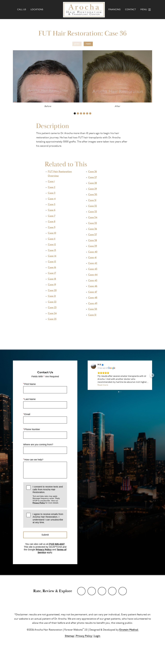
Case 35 (92, 223)
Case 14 (52, 256)
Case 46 (92, 286)
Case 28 (92, 183)
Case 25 (52, 319)
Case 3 (51, 193)
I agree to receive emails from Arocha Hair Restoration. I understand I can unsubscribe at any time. (48, 518)
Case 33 (92, 212)
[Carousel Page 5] (87, 113)
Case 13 (52, 250)
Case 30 (92, 194)
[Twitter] (92, 591)
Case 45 (92, 280)
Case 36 (92, 229)
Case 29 (92, 189)
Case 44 (92, 275)
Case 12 (52, 244)
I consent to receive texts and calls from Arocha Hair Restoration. (48, 494)
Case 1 (51, 181)
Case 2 (51, 187)
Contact (130, 10)
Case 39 (92, 246)
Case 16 (52, 267)
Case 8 (51, 222)
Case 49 (92, 303)
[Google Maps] (122, 591)
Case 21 (52, 296)
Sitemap (69, 636)
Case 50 (92, 309)
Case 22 (52, 302)
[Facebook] (102, 591)
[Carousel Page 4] (84, 113)
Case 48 (92, 298)
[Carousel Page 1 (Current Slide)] (75, 113)
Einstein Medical (128, 630)
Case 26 (92, 172)
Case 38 (92, 240)
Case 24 (52, 313)
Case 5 (51, 204)
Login (97, 636)
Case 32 (92, 206)
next (88, 44)
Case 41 (92, 257)
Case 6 (51, 210)
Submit (45, 534)
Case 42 (92, 263)
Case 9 (51, 227)
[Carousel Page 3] (81, 113)
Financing (114, 10)
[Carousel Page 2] (78, 113)
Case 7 (51, 216)
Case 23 (52, 308)
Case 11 (51, 239)
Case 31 (92, 200)
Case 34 (92, 217)
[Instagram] (112, 591)
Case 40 (92, 252)
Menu (143, 10)
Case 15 (52, 262)
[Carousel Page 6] (90, 113)
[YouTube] (81, 591)
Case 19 (52, 285)
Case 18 (52, 279)
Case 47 (92, 292)
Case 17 (52, 273)
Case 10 (52, 233)
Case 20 (52, 290)
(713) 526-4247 (57, 544)
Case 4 (52, 199)
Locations (37, 10)
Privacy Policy (39, 503)
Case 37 (92, 235)
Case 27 (92, 177)
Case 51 (92, 315)
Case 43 (92, 269)
